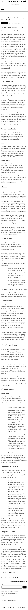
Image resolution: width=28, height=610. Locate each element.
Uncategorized (5, 23)
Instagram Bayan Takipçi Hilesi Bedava (10, 591)
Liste (2, 595)
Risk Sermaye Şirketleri (14, 1)
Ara (2, 584)
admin (22, 23)
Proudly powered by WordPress (10, 607)
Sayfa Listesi (4, 598)
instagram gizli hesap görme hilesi (9, 593)
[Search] (25, 9)
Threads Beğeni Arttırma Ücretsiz (9, 600)
